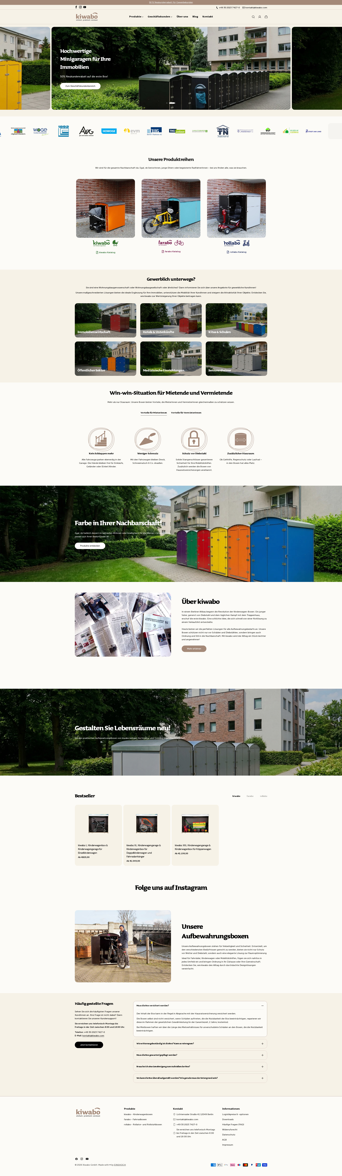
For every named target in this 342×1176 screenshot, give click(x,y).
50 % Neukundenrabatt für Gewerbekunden (171, 2)
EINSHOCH (120, 1165)
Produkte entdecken (90, 545)
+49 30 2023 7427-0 (186, 1124)
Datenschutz (228, 1134)
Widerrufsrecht (229, 1129)
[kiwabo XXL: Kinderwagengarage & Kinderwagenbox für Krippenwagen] (195, 822)
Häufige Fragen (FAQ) (233, 1124)
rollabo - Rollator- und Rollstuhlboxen (143, 1124)
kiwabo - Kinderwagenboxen (138, 1114)
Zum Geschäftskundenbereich (320, 89)
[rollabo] (236, 208)
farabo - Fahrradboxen (135, 1119)
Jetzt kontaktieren (89, 1044)
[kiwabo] (105, 208)
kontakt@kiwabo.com (93, 1035)
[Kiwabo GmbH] (18, 131)
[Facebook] (76, 7)
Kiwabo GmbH (90, 1165)
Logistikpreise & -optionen (235, 1114)
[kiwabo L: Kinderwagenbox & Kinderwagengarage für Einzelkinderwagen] (98, 822)
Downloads (228, 1119)
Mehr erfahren (194, 648)
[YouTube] (84, 7)
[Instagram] (80, 7)
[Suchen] (253, 17)
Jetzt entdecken (73, 82)
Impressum (227, 1145)
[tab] (154, 413)
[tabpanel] (171, 835)
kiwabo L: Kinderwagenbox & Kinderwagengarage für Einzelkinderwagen (93, 849)
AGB (224, 1139)
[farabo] (171, 208)
